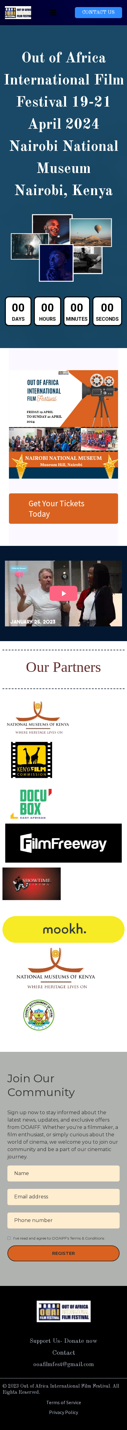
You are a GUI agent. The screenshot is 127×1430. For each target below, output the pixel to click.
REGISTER (63, 1253)
